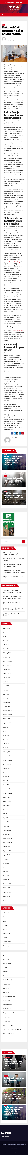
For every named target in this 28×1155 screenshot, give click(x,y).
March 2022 (6, 826)
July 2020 (5, 900)
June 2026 (6, 636)
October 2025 (6, 669)
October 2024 (6, 719)
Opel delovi (6, 975)
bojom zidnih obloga (15, 262)
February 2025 (7, 702)
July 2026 (5, 632)
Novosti (5, 929)
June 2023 (6, 776)
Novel (4, 955)
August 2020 (6, 896)
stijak (11, 38)
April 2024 (6, 743)
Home (16, 1152)
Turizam (5, 937)
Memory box (6, 1021)
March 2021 (6, 875)
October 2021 (6, 846)
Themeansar (14, 1148)
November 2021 (7, 842)
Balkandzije (6, 971)
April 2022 (6, 822)
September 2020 (7, 892)
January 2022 (6, 834)
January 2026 (6, 657)
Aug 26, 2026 (8, 1084)
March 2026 (6, 648)
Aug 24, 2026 (8, 1117)
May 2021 (5, 867)
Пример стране (22, 1152)
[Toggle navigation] (14, 15)
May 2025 (5, 690)
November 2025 (7, 665)
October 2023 (6, 768)
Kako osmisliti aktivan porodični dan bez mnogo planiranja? (14, 1096)
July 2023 (5, 772)
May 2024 (5, 739)
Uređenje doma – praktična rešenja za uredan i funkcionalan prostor (14, 497)
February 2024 (7, 752)
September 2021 (7, 850)
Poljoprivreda (6, 933)
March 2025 (6, 698)
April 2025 (6, 694)
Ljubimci (5, 925)
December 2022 (7, 793)
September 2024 (7, 723)
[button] (25, 14)
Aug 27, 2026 (8, 1068)
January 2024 (6, 756)
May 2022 (5, 818)
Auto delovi (6, 992)
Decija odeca (6, 1017)
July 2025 (5, 681)
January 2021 (6, 879)
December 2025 (7, 661)
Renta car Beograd (8, 1025)
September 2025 (7, 673)
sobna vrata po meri (17, 330)
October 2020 (6, 888)
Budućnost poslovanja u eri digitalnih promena (14, 1080)
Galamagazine (7, 963)
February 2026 (7, 653)
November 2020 (7, 883)
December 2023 (7, 760)
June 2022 (6, 813)
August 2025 (6, 677)
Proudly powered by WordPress (9, 1144)
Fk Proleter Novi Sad (9, 996)
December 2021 (7, 838)
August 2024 (6, 727)
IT (3, 917)
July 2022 (5, 809)
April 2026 (6, 644)
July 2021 (5, 859)
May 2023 (5, 780)
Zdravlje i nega (7, 941)
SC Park (14, 7)
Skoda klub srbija (8, 980)
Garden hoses (7, 1008)
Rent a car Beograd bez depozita (12, 1029)
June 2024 (6, 735)
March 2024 (6, 747)
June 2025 (6, 686)
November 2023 (7, 764)
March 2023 (6, 785)
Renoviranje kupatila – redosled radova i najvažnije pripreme (13, 480)
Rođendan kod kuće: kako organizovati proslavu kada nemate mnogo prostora (13, 460)
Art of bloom (6, 1000)
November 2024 (7, 714)
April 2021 (6, 871)
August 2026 (6, 628)
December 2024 (7, 710)
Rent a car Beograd (8, 1033)
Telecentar (6, 959)
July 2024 (5, 731)
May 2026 (5, 640)
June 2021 (6, 863)
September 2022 (7, 801)
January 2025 (6, 706)
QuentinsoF (6, 602)
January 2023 (6, 789)
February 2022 (7, 830)
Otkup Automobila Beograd (10, 1013)
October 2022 (6, 797)
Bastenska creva (7, 1004)
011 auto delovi (7, 984)
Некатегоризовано (8, 946)
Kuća (3, 24)
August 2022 (6, 805)
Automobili (6, 913)
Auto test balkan (7, 988)
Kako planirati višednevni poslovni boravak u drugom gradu (13, 1062)
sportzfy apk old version (9, 614)
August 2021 (6, 855)
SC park (5, 967)
